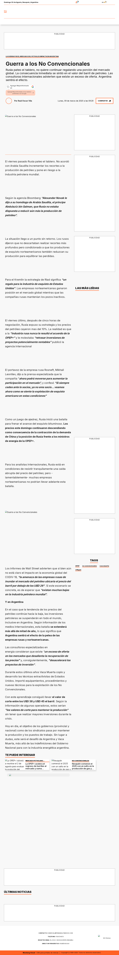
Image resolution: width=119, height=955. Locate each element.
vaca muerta (104, 566)
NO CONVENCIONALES (80, 760)
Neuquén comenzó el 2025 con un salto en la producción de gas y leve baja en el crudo (83, 767)
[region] (47, 185)
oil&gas (78, 570)
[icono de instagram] (108, 11)
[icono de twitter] (103, 11)
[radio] (70, 2)
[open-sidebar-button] (5, 11)
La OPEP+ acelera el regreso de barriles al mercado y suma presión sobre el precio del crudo (36, 769)
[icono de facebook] (98, 11)
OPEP (77, 566)
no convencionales (89, 566)
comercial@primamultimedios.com (56, 933)
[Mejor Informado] (59, 11)
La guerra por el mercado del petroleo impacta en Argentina (32, 56)
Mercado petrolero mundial (34, 760)
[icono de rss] (113, 11)
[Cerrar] (33, 93)
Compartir (103, 101)
